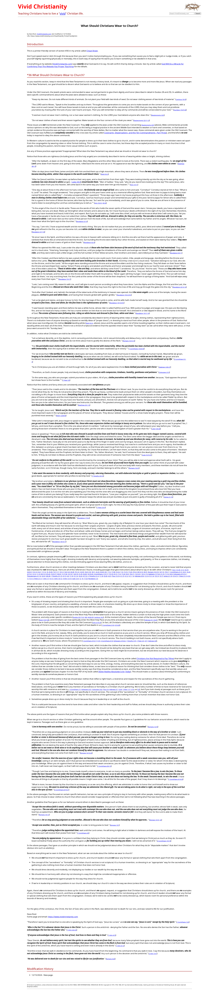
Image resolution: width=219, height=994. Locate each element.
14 (133, 576)
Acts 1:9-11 (134, 185)
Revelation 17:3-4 (83, 518)
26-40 (85, 574)
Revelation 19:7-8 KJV (117, 303)
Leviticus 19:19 (181, 99)
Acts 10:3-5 (98, 203)
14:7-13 (161, 572)
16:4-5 (87, 572)
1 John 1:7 (45, 579)
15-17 (161, 576)
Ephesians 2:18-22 (120, 641)
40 (90, 572)
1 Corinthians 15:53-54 (136, 349)
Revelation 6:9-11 (176, 253)
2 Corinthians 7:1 (75, 689)
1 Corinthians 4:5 (83, 833)
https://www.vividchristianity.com (63, 916)
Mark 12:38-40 (61, 416)
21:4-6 (118, 572)
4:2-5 (109, 576)
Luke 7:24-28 (156, 429)
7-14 (121, 572)
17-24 (123, 574)
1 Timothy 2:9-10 (97, 476)
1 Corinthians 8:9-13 (104, 766)
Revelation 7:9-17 (64, 279)
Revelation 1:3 (93, 579)
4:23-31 (29, 572)
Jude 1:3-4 (75, 579)
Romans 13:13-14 (128, 341)
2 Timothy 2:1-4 (93, 576)
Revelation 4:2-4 (89, 242)
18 (47, 572)
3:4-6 (171, 574)
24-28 (102, 572)
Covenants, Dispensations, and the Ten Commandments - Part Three (135, 132)
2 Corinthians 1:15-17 (101, 574)
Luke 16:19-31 (146, 455)
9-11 (130, 576)
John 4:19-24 (97, 623)
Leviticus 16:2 (98, 617)
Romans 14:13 (154, 820)
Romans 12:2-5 (134, 468)
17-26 (130, 572)
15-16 (126, 572)
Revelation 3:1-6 (81, 221)
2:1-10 (162, 574)
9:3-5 (127, 574)
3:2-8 (43, 576)
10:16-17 (53, 574)
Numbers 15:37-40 (180, 110)
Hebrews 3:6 (152, 641)
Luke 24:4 (76, 182)
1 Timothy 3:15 (131, 641)
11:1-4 (44, 572)
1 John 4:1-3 (120, 946)
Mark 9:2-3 (104, 174)
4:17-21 (29, 574)
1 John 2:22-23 (72, 930)
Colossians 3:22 (97, 689)
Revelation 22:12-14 (179, 287)
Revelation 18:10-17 (59, 542)
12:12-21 (138, 574)
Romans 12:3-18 (153, 572)
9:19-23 (47, 574)
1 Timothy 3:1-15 (56, 576)
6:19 (98, 641)
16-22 (80, 576)
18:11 (93, 572)
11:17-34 (64, 574)
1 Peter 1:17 (126, 689)
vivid (62, 13)
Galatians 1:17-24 (154, 574)
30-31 (145, 572)
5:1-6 (34, 574)
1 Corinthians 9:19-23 (176, 779)
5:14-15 (175, 576)
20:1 (105, 572)
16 (82, 579)
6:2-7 (39, 572)
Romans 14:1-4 (44, 815)
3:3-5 (184, 572)
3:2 (138, 689)
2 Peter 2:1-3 (37, 579)
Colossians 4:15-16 (179, 574)
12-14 (147, 576)
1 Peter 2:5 (140, 641)
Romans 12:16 (153, 727)
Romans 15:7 (114, 825)
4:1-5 (64, 576)
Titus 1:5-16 (116, 576)
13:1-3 (61, 572)
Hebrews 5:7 (113, 689)
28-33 (59, 574)
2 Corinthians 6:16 (107, 641)
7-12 (109, 572)
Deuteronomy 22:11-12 (141, 120)
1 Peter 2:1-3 (182, 576)
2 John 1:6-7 (153, 954)
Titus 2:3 (106, 689)
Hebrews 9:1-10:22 (151, 620)
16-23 (188, 572)
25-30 (50, 572)
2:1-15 (122, 576)
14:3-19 (75, 574)
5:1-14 (76, 576)
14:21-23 (67, 572)
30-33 (104, 203)
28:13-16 (140, 572)
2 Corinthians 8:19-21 (62, 790)
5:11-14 (151, 576)
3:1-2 (126, 576)
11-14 (167, 574)
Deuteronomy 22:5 (157, 115)
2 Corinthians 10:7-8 (164, 841)
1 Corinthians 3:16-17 (90, 641)
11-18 (101, 576)
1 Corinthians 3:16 (108, 625)
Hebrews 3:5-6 (139, 576)
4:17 (146, 641)
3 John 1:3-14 (67, 579)
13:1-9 (157, 576)
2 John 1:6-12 (57, 579)
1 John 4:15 (112, 935)
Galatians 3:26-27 (164, 367)
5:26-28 (48, 576)
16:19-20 (90, 574)
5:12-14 (35, 572)
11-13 (38, 574)
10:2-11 (132, 574)
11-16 (71, 576)
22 (160, 820)
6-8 (68, 576)
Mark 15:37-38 (44, 620)
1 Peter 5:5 (66, 380)
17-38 (113, 572)
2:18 (132, 689)
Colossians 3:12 (164, 372)
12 (80, 579)
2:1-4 (182, 570)
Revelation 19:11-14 (142, 313)
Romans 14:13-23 (86, 753)
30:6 (86, 617)
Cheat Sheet (92, 50)
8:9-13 (43, 574)
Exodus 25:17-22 (78, 617)
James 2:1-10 (168, 497)
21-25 (80, 574)
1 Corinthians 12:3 (183, 922)
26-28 (72, 572)
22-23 (97, 572)
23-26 (105, 576)
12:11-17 (56, 572)
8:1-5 (115, 574)
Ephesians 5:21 (86, 689)
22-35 (82, 572)
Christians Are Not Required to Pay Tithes (155, 658)
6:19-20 (117, 625)
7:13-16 (110, 574)
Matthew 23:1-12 (84, 405)
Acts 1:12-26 (176, 570)
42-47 (186, 570)
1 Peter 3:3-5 (101, 507)
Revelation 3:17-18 (38, 232)
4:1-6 (51, 579)
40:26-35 (91, 617)
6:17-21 (85, 576)
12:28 (120, 689)
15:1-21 (77, 572)
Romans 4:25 (110, 959)
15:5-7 (167, 572)
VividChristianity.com (44, 34)
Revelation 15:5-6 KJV (124, 295)
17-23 (86, 579)
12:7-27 (70, 574)
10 (147, 574)
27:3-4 (135, 572)
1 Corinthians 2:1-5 (175, 572)
